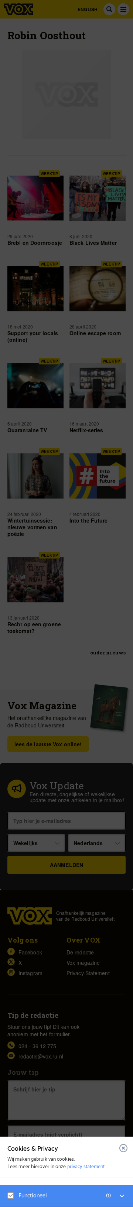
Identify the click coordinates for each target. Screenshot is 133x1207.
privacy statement (86, 1167)
